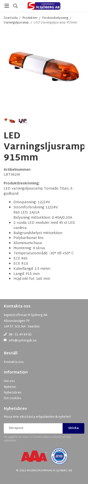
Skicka (73, 428)
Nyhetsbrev (15, 409)
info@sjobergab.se (23, 341)
